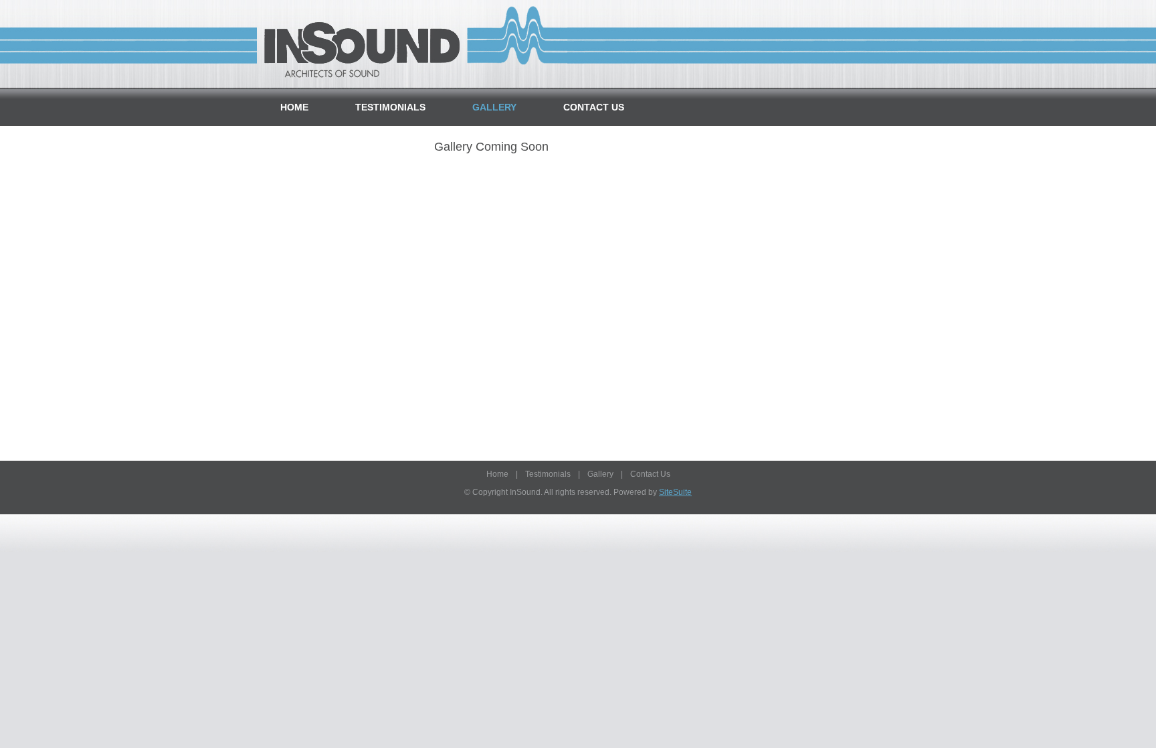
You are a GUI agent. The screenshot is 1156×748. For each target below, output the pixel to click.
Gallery (494, 107)
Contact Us (593, 107)
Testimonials (390, 107)
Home (294, 107)
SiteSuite (675, 492)
